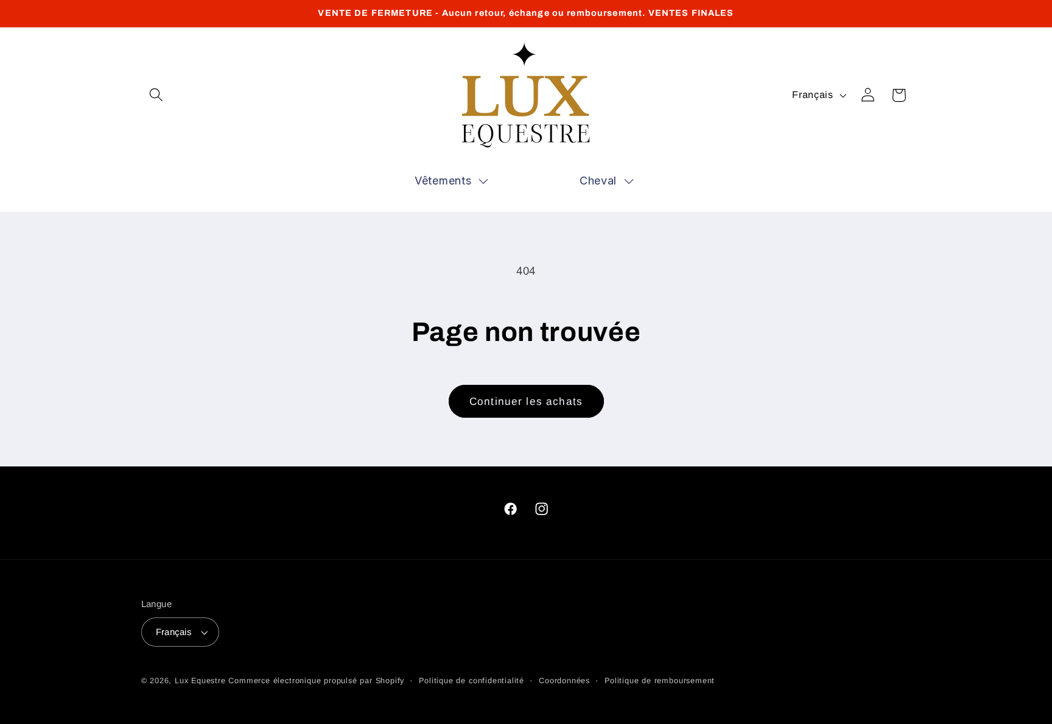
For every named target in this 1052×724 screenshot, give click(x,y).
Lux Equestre (200, 681)
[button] (156, 95)
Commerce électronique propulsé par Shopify (316, 681)
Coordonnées (564, 681)
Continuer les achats (526, 401)
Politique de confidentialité (471, 681)
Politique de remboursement (660, 681)
